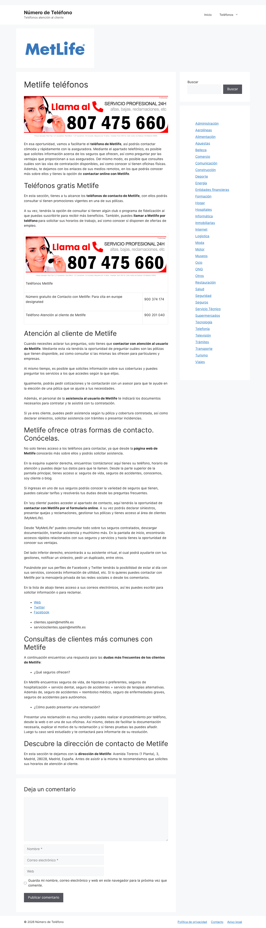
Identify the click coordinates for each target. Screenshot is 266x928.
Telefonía (202, 329)
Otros (199, 276)
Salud (199, 289)
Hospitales (203, 210)
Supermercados (207, 316)
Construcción (205, 170)
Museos (201, 256)
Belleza (201, 150)
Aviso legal (234, 922)
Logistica (202, 236)
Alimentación (205, 137)
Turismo (201, 355)
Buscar (193, 82)
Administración (207, 123)
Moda (199, 243)
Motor (199, 249)
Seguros (201, 302)
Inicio (208, 15)
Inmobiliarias (205, 223)
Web (37, 602)
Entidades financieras (212, 190)
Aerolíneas (203, 130)
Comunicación (206, 163)
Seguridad (203, 296)
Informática (204, 216)
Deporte (201, 176)
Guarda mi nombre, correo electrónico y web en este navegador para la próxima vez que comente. (97, 883)
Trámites (202, 342)
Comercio (202, 157)
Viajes (200, 362)
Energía (201, 183)
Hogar (200, 203)
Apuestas (202, 143)
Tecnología (203, 322)
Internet (201, 229)
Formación (203, 196)
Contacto (217, 922)
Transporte (203, 349)
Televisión (203, 335)
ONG (199, 269)
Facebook (41, 612)
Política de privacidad (192, 922)
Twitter (39, 607)
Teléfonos (226, 15)
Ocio (198, 263)
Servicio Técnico (208, 309)
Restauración (205, 282)
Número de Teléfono (48, 12)
